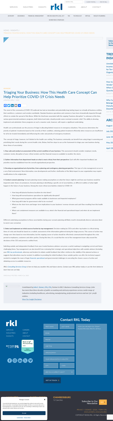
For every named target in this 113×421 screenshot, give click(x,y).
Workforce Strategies (56, 20)
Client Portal (91, 2)
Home (6, 30)
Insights (14, 30)
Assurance (21, 16)
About (25, 333)
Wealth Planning (99, 16)
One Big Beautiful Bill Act (55, 16)
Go (102, 402)
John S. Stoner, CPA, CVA (42, 287)
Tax (69, 16)
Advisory (11, 16)
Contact (26, 336)
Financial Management (36, 16)
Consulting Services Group (17, 267)
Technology (77, 16)
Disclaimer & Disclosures (95, 412)
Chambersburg (62, 397)
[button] (45, 399)
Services (9, 330)
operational (41, 258)
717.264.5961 (58, 400)
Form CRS (103, 409)
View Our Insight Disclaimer (32, 299)
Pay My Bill (103, 2)
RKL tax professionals (14, 252)
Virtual (87, 16)
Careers (26, 330)
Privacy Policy (27, 417)
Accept (24, 413)
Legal (95, 409)
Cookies (88, 409)
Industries (10, 333)
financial (33, 258)
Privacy (80, 409)
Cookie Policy (20, 417)
